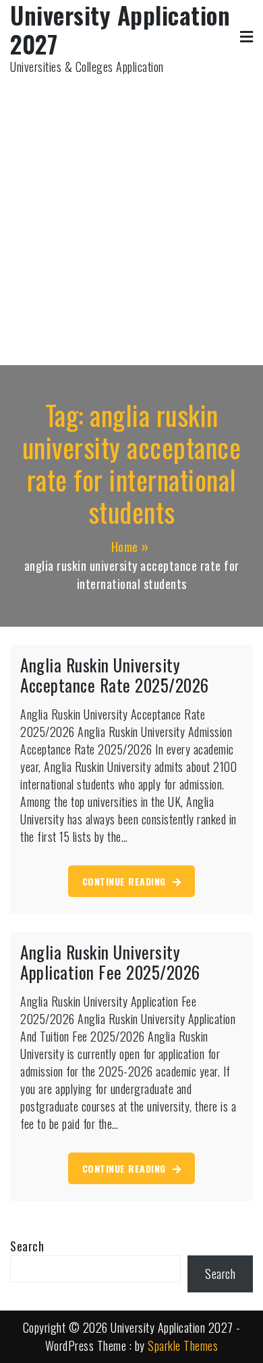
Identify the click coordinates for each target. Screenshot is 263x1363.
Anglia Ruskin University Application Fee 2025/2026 (110, 961)
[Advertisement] (131, 214)
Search (27, 1246)
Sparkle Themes (183, 1345)
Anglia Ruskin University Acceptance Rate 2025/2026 (114, 674)
